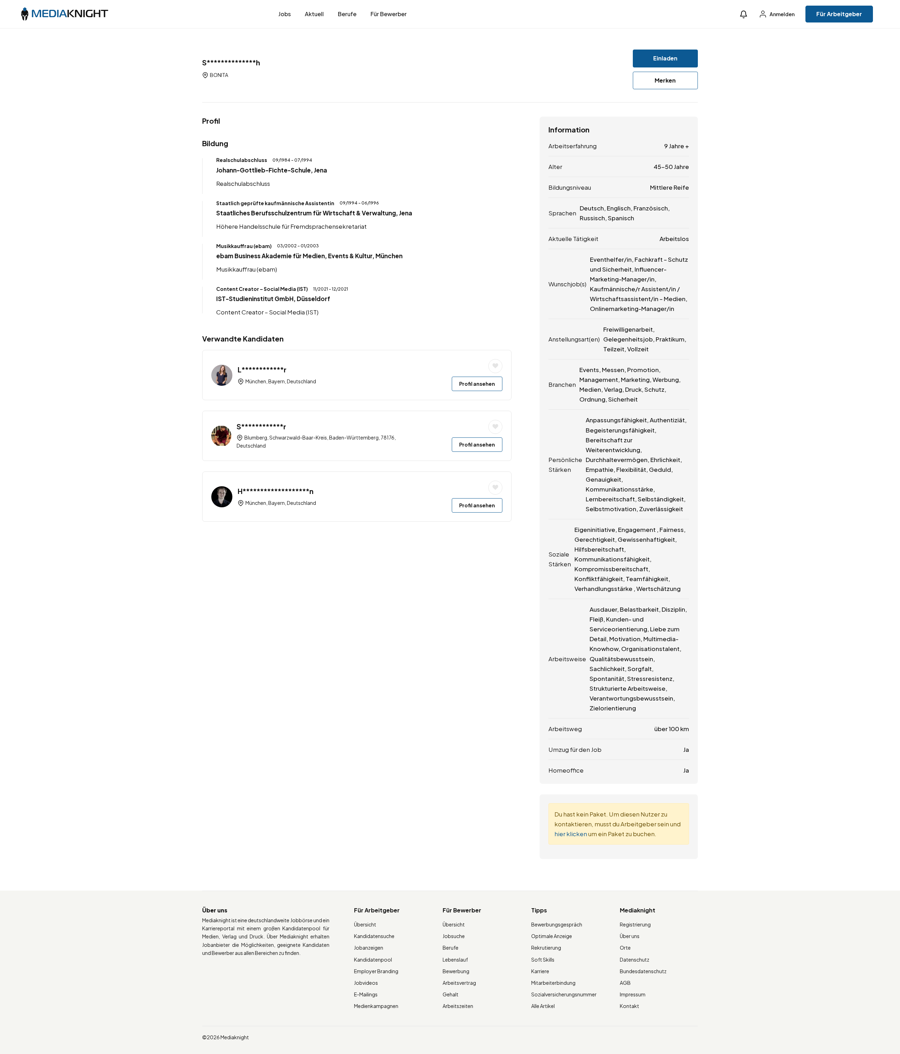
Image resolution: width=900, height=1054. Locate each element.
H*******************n (276, 491)
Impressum (632, 994)
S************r (261, 426)
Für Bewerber (389, 14)
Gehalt (450, 994)
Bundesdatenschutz (643, 971)
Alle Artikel (543, 1006)
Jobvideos (366, 983)
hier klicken (570, 834)
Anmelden (782, 14)
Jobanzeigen (368, 947)
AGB (625, 983)
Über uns (629, 936)
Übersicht (365, 924)
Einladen (665, 58)
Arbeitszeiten (458, 1006)
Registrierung (635, 924)
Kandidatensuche (374, 936)
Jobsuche (454, 936)
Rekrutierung (546, 947)
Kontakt (629, 1006)
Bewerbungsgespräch (556, 924)
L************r (262, 369)
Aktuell (314, 14)
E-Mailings (366, 994)
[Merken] (495, 366)
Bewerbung (456, 971)
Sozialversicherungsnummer (564, 994)
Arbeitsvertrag (459, 983)
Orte (625, 947)
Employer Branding (376, 971)
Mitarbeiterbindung (553, 983)
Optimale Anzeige (551, 936)
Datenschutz (634, 959)
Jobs (284, 14)
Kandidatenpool (373, 959)
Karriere (540, 971)
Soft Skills (542, 959)
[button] (743, 14)
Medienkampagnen (376, 1006)
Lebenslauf (455, 959)
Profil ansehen (477, 383)
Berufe (347, 14)
